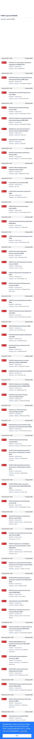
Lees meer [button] (23, 731)
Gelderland (11, 68)
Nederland (3, 19)
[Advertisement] (17, 38)
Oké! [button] (17, 735)
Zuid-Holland (11, 720)
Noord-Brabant (12, 539)
